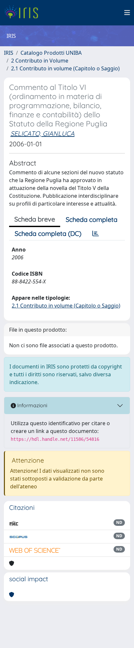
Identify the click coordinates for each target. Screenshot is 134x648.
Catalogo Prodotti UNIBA (51, 52)
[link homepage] (23, 13)
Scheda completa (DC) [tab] (48, 233)
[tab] (95, 233)
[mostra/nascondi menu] (127, 12)
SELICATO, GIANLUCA (42, 133)
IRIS (8, 52)
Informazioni (31, 405)
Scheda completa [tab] (91, 219)
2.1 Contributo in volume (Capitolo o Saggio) (65, 68)
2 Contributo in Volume (39, 60)
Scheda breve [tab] (34, 219)
